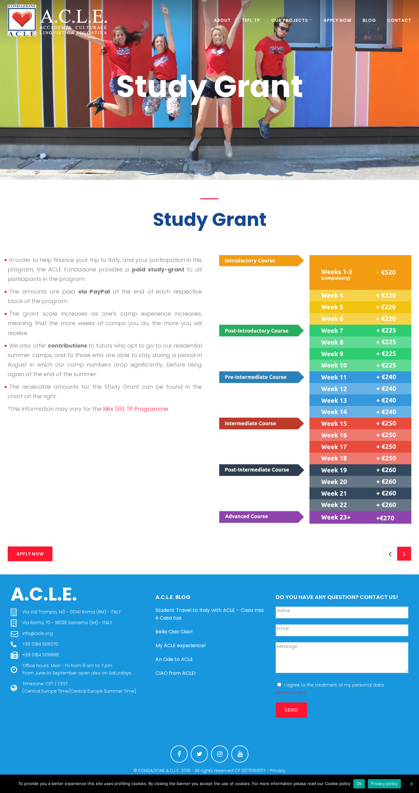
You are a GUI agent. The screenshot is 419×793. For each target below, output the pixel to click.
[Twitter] (199, 754)
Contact (399, 20)
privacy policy (291, 692)
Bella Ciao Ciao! (174, 631)
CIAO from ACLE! (176, 673)
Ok (359, 783)
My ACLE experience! (181, 645)
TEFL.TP (251, 20)
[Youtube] (239, 754)
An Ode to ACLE (174, 659)
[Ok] (411, 784)
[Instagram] (219, 754)
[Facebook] (179, 754)
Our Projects (289, 20)
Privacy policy (384, 783)
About (222, 20)
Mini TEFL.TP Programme (135, 409)
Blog (369, 20)
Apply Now (338, 20)
